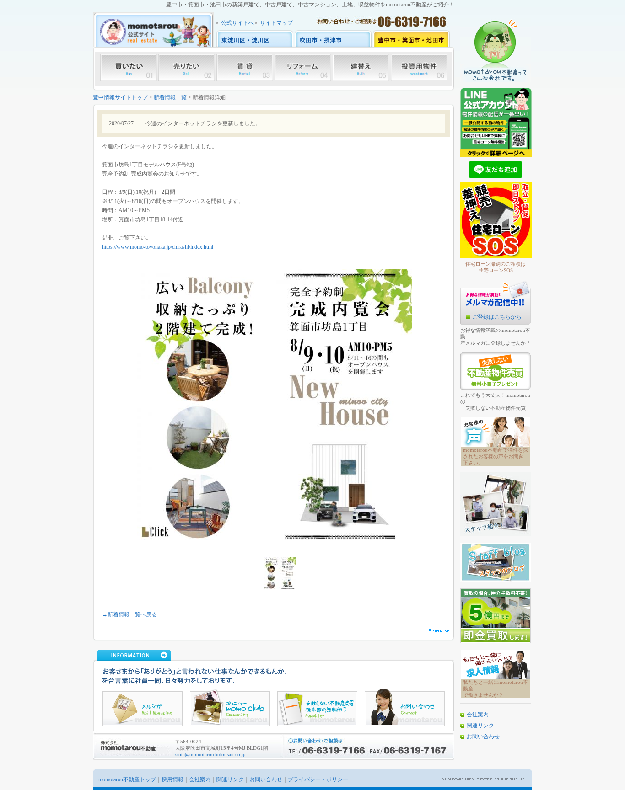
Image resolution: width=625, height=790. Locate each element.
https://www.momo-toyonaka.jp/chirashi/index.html (157, 247)
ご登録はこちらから (497, 317)
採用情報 (172, 779)
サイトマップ (276, 23)
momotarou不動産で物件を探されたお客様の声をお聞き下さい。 (495, 456)
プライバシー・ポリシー (318, 779)
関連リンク (480, 725)
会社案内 (478, 714)
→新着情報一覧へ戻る (129, 614)
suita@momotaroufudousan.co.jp (210, 754)
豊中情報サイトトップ (120, 97)
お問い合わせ (483, 736)
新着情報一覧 (170, 97)
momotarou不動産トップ (127, 779)
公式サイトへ (237, 23)
